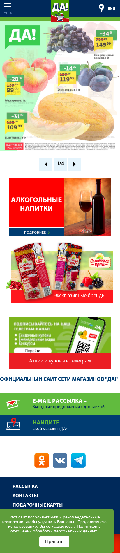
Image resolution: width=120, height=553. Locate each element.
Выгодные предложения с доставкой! (69, 403)
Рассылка (25, 486)
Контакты (25, 496)
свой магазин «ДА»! (50, 425)
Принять (54, 541)
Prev (45, 164)
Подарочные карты (38, 505)
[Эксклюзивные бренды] (60, 245)
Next (74, 164)
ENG (112, 8)
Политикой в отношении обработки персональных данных (55, 528)
